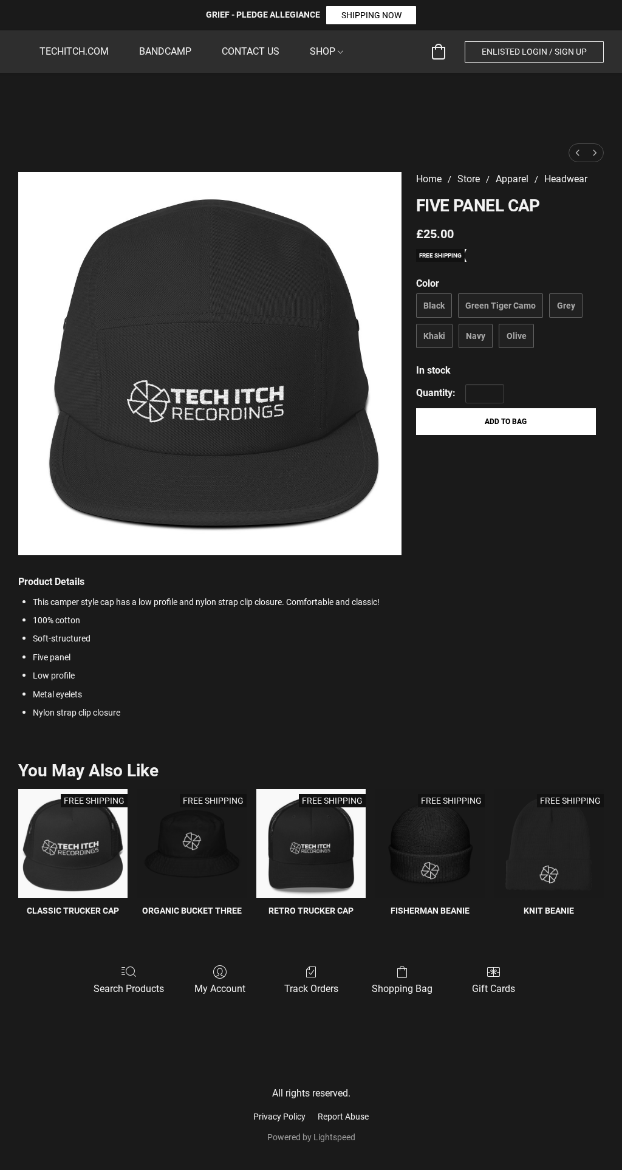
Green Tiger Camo (500, 305)
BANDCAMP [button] (165, 51)
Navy (475, 336)
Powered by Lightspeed (311, 1137)
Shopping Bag (402, 988)
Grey (566, 305)
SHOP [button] (324, 51)
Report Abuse (343, 1116)
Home (429, 179)
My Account (219, 988)
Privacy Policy (279, 1116)
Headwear (565, 179)
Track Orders (311, 988)
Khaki (434, 336)
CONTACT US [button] (250, 51)
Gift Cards (493, 988)
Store (468, 179)
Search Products (129, 988)
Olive (517, 336)
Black (434, 305)
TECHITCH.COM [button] (74, 51)
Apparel (512, 179)
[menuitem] (577, 153)
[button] (371, 15)
